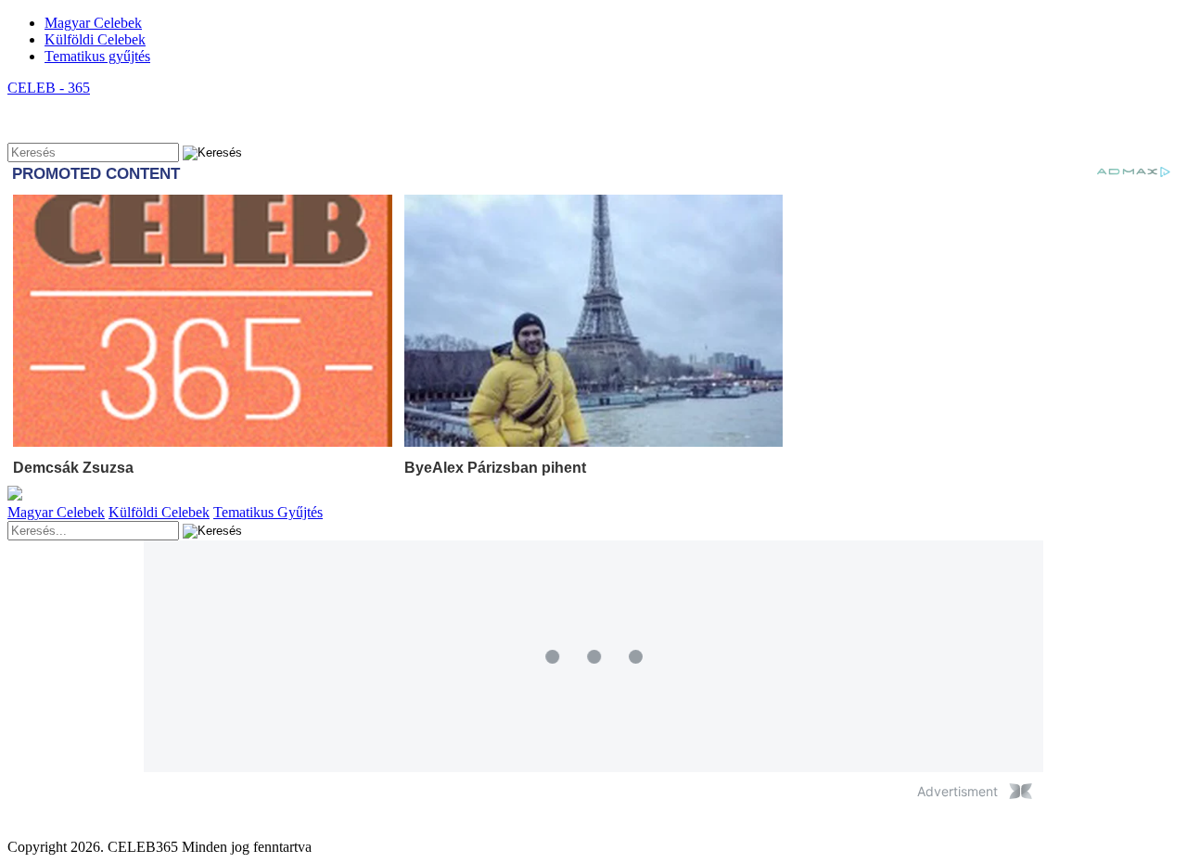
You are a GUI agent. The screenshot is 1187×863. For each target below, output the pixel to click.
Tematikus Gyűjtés (268, 512)
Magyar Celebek (93, 23)
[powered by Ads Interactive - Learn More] (1020, 791)
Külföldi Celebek (95, 39)
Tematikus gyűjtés (97, 56)
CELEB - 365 (48, 87)
